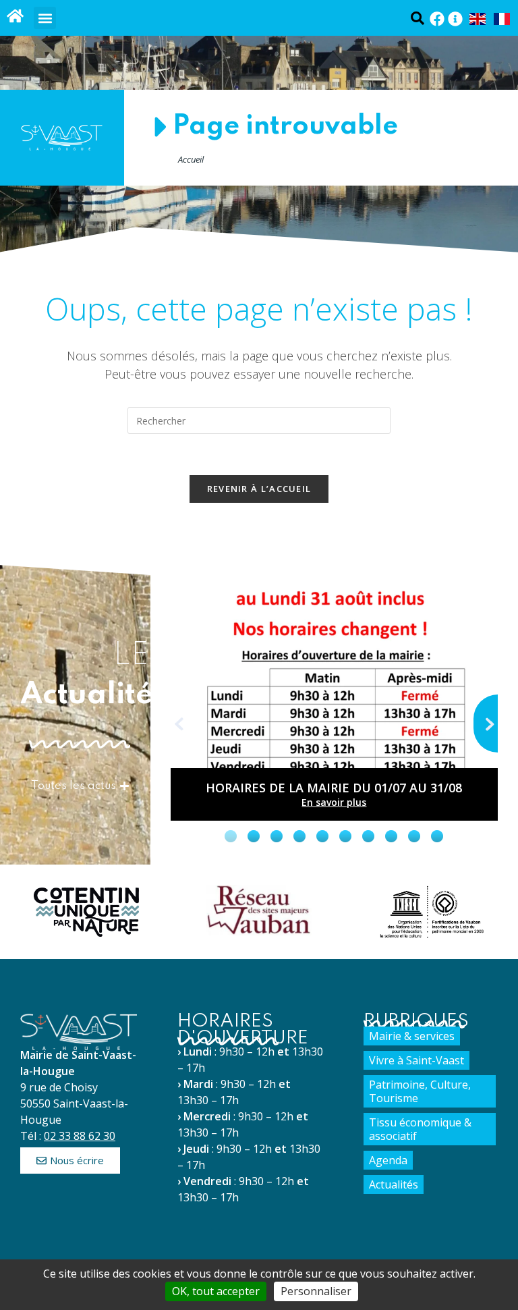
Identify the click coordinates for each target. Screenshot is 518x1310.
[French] (502, 18)
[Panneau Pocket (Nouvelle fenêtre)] (455, 18)
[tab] (230, 836)
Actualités (393, 1184)
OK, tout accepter (216, 1291)
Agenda (388, 1160)
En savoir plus (333, 802)
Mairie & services (412, 1036)
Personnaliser (316, 1291)
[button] (45, 18)
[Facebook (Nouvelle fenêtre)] (437, 18)
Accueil (191, 159)
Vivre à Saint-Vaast (416, 1060)
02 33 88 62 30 (79, 1135)
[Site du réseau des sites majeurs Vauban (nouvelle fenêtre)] (259, 910)
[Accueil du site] (15, 15)
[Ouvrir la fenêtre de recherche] (417, 18)
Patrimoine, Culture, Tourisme (420, 1091)
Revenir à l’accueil (259, 489)
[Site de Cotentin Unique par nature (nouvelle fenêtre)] (86, 912)
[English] (478, 18)
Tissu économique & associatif (420, 1129)
